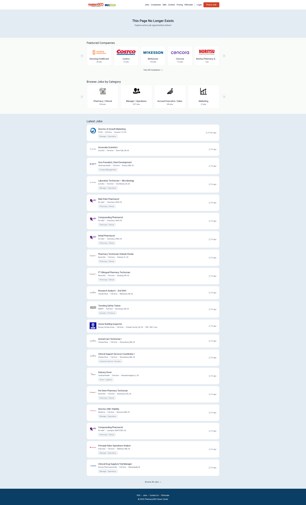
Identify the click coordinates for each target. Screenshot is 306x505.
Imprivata (101, 449)
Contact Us (154, 495)
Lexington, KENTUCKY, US (116, 430)
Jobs (147, 5)
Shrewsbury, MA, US (127, 342)
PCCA (100, 132)
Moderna (101, 412)
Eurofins (101, 150)
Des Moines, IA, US (123, 184)
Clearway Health (104, 165)
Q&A (164, 5)
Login (199, 5)
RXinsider (189, 5)
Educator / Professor (107, 313)
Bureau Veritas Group (106, 327)
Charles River (103, 294)
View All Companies (152, 70)
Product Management (108, 170)
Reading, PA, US (123, 275)
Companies (156, 5)
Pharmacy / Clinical (107, 206)
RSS (138, 495)
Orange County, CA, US (134, 327)
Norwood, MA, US (123, 412)
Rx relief (101, 202)
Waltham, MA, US (123, 449)
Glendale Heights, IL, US (130, 375)
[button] (224, 97)
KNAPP (101, 309)
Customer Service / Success (110, 361)
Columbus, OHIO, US (114, 202)
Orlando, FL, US (122, 257)
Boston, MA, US (128, 165)
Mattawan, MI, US (126, 294)
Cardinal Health (104, 375)
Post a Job (211, 5)
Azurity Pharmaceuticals (107, 467)
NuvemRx (102, 257)
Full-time (108, 132)
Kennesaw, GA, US (122, 309)
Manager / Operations (108, 136)
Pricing (180, 5)
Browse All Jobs (152, 482)
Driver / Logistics (106, 380)
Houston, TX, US (120, 132)
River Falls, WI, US (122, 150)
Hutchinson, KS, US (124, 394)
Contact (171, 5)
